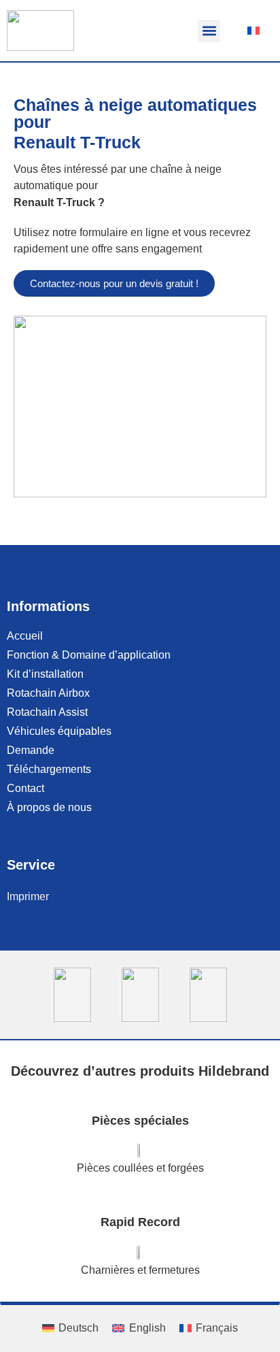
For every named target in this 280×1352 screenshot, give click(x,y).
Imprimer (28, 896)
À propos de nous (49, 807)
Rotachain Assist (47, 712)
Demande (30, 750)
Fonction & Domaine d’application (89, 655)
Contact (25, 788)
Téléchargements (49, 769)
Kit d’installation (45, 674)
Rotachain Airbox (48, 693)
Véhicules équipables (59, 731)
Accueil (25, 636)
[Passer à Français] (253, 31)
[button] (209, 31)
